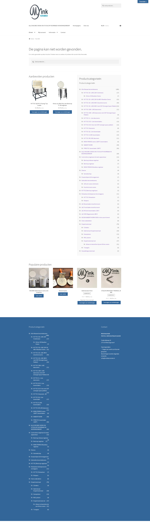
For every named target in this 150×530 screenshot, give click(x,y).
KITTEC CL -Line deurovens (92, 118)
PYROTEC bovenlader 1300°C (92, 148)
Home (32, 39)
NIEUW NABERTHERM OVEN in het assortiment (96, 217)
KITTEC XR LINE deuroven (91, 138)
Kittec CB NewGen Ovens (93, 96)
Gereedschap (87, 174)
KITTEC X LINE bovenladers (92, 135)
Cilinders (86, 227)
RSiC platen (87, 237)
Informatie (52, 32)
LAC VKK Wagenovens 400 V (90, 214)
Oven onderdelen (87, 221)
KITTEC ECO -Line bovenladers (93, 121)
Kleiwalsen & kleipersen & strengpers (93, 194)
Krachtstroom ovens (90, 187)
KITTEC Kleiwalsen (89, 197)
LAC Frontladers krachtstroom (91, 207)
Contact (63, 32)
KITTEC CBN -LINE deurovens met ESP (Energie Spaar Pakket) (40, 372)
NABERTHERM (88, 145)
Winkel (31, 32)
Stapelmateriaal (86, 224)
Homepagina (77, 25)
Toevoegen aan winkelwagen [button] (39, 112)
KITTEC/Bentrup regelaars (89, 190)
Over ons (86, 25)
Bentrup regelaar (89, 164)
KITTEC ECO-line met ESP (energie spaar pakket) (98, 125)
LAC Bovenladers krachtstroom (91, 204)
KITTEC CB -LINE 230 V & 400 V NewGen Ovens (97, 99)
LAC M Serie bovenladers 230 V (90, 211)
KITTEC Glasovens (89, 128)
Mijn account (42, 32)
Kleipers (86, 200)
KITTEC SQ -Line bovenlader (92, 131)
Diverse (84, 170)
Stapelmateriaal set (90, 241)
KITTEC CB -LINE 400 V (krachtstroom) (95, 103)
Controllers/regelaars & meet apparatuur (94, 157)
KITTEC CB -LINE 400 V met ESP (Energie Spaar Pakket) (100, 106)
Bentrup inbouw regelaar (91, 160)
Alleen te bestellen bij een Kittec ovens (97, 244)
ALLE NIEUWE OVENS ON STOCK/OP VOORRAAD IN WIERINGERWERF (49, 25)
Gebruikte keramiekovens (89, 180)
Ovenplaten (87, 234)
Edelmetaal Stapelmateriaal (92, 231)
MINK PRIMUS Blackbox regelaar (93, 167)
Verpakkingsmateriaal (88, 251)
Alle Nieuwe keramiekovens (90, 89)
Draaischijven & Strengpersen (90, 177)
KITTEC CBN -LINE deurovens (92, 109)
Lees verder (39, 296)
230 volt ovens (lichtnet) (91, 184)
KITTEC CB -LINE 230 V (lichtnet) (93, 93)
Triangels (86, 248)
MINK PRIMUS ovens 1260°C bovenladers (96, 142)
